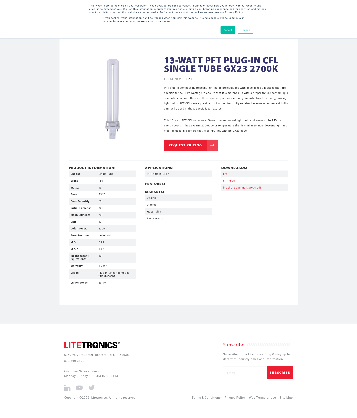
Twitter (91, 386)
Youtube (79, 386)
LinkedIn (67, 386)
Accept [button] (228, 30)
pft (225, 174)
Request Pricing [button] (185, 145)
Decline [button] (245, 30)
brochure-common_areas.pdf (242, 187)
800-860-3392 (74, 361)
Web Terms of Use (262, 397)
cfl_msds (229, 180)
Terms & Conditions (206, 397)
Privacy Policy (234, 397)
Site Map (286, 397)
